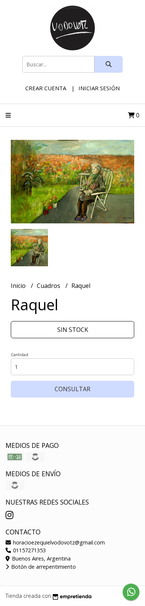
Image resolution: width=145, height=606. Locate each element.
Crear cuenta (45, 88)
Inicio (19, 286)
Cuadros (49, 286)
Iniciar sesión (99, 88)
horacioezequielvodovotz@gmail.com (58, 542)
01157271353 (29, 550)
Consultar (72, 389)
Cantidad (19, 354)
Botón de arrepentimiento (43, 566)
